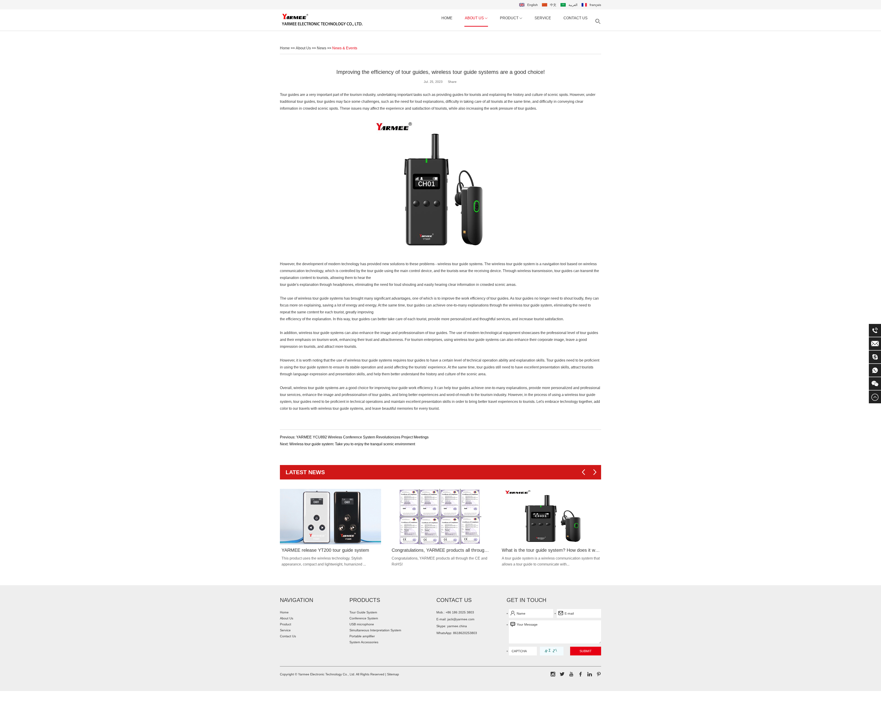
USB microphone (361, 624)
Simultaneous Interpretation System (375, 630)
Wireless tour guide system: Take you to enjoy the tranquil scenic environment (352, 444)
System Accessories (363, 642)
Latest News (305, 472)
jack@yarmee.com (460, 619)
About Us (475, 18)
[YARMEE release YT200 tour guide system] (330, 516)
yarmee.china (457, 626)
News (321, 48)
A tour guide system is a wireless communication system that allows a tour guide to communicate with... (551, 561)
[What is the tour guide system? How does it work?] (550, 516)
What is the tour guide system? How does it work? (551, 550)
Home (446, 18)
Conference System (363, 618)
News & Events (344, 48)
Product (509, 18)
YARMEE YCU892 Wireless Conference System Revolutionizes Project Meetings (362, 437)
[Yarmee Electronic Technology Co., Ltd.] (322, 19)
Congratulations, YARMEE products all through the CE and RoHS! (441, 550)
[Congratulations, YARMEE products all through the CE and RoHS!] (440, 516)
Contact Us (575, 18)
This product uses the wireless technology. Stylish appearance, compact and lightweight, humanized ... (324, 561)
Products (364, 600)
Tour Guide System (363, 612)
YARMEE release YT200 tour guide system (325, 550)
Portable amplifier (362, 636)
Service (543, 18)
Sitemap (393, 674)
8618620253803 (465, 633)
